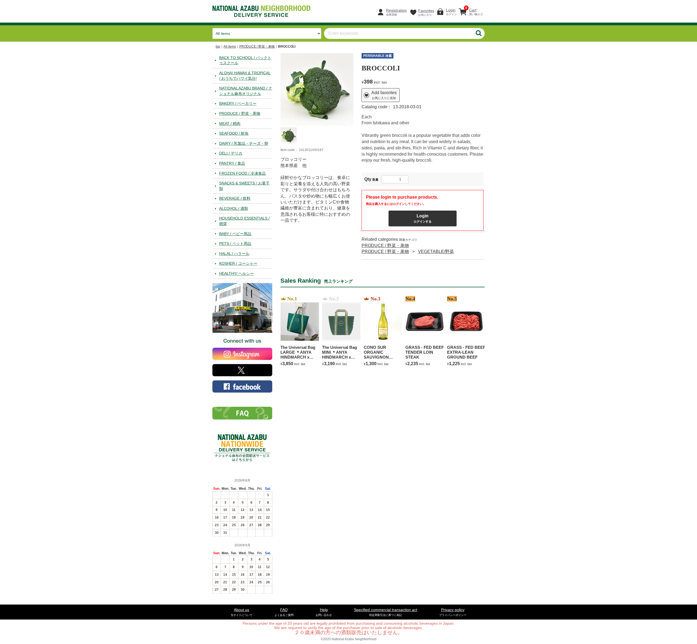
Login (423, 218)
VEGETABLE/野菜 (436, 251)
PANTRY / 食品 (232, 163)
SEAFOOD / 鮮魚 (234, 133)
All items (230, 46)
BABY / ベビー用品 (235, 233)
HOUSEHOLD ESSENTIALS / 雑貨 (244, 221)
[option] (316, 89)
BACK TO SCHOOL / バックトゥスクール (245, 60)
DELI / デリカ (230, 153)
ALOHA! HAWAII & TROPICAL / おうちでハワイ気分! (245, 75)
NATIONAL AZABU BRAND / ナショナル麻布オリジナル (245, 91)
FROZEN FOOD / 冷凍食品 (242, 173)
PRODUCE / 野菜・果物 (257, 46)
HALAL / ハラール (234, 253)
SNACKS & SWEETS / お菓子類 (244, 186)
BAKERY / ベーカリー (237, 103)
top (218, 46)
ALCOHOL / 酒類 (233, 208)
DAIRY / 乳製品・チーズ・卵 (243, 143)
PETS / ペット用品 (235, 243)
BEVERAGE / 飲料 (234, 198)
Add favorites (384, 95)
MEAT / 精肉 (229, 123)
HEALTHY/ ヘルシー (236, 273)
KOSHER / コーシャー (238, 263)
